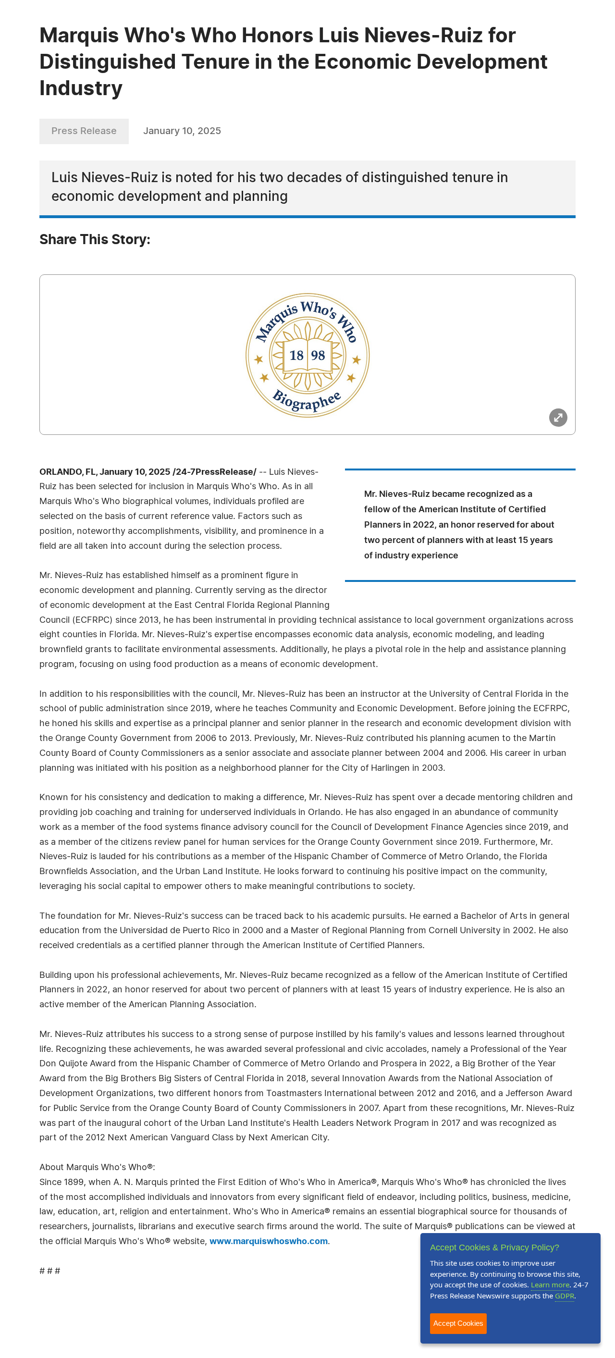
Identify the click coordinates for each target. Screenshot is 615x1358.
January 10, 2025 (182, 131)
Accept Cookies (458, 1323)
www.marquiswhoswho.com (268, 1241)
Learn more (550, 1284)
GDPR (564, 1295)
